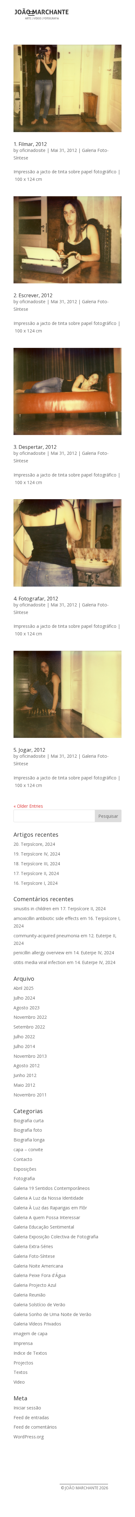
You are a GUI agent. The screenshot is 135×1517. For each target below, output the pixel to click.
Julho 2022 (24, 1037)
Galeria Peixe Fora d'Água (40, 1275)
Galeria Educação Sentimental (44, 1227)
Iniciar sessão (27, 1408)
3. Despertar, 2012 (35, 446)
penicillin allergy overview (39, 953)
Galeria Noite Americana (38, 1266)
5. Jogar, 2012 (29, 749)
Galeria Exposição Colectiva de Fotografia (56, 1237)
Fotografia (24, 1178)
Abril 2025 (24, 988)
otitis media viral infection (40, 962)
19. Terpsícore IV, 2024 (37, 854)
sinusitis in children (32, 909)
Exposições (25, 1169)
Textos (21, 1372)
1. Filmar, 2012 (30, 144)
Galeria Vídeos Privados (37, 1324)
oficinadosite (32, 150)
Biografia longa (29, 1140)
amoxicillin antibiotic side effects (46, 918)
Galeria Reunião (30, 1295)
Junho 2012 (25, 1075)
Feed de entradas (31, 1417)
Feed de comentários (35, 1427)
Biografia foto (28, 1130)
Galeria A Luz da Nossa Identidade (49, 1198)
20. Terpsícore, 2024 (34, 844)
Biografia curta (29, 1121)
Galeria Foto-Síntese (34, 1256)
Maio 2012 (24, 1085)
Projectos (23, 1363)
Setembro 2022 (29, 1027)
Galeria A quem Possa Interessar (47, 1217)
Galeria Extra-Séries (33, 1246)
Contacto (23, 1159)
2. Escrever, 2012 (33, 295)
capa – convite (28, 1149)
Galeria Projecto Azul (35, 1285)
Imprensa (23, 1343)
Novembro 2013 (30, 1056)
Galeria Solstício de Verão (39, 1305)
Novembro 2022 (30, 1017)
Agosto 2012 (27, 1065)
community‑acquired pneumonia (46, 936)
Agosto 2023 (27, 1008)
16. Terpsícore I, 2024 (35, 883)
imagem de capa (30, 1333)
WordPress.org (29, 1437)
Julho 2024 (24, 998)
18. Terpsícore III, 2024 (37, 864)
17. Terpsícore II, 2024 (36, 873)
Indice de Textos (30, 1353)
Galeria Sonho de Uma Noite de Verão (52, 1314)
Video (19, 1382)
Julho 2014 (24, 1046)
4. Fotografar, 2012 (36, 598)
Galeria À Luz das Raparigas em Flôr (50, 1208)
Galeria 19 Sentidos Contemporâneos (52, 1188)
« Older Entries (28, 806)
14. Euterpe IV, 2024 (93, 953)
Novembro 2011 (30, 1095)
